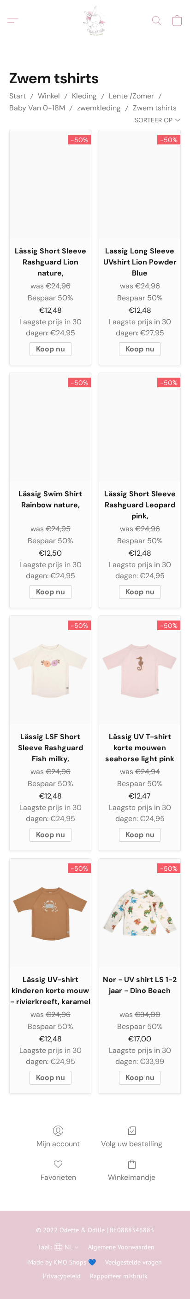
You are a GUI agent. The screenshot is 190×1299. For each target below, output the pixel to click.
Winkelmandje (131, 1177)
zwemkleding (99, 108)
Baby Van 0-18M (37, 108)
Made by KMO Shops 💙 (62, 1262)
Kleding (84, 96)
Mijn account (58, 1144)
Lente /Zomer (131, 96)
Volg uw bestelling (131, 1144)
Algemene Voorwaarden (121, 1247)
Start (17, 96)
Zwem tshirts (155, 108)
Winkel (49, 96)
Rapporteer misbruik (119, 1276)
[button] (95, 20)
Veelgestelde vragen (133, 1262)
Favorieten (58, 1177)
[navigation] (57, 1246)
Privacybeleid (62, 1276)
